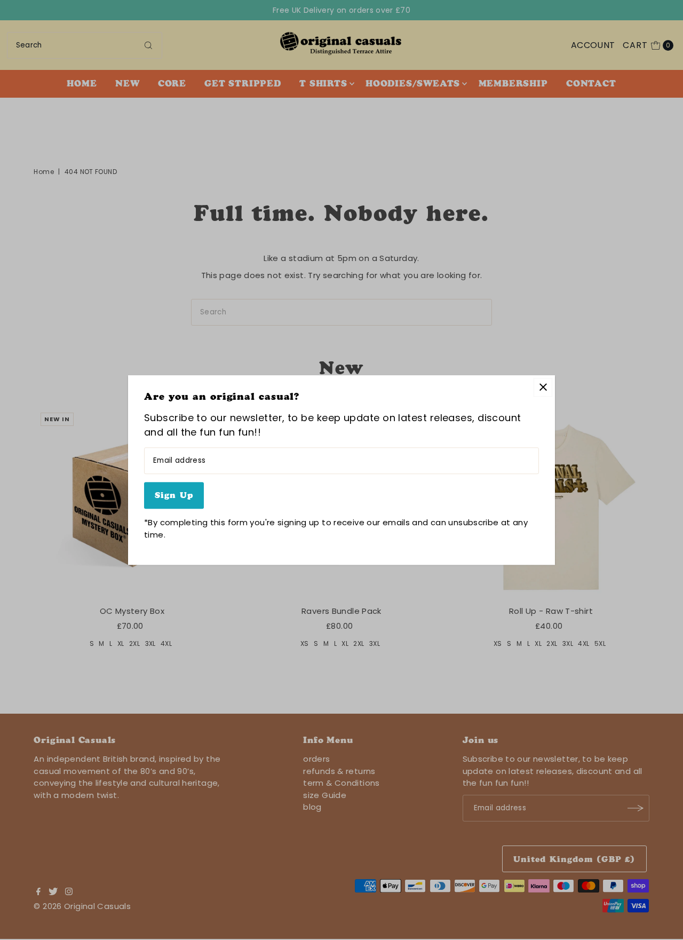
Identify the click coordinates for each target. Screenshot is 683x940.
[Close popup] (543, 387)
